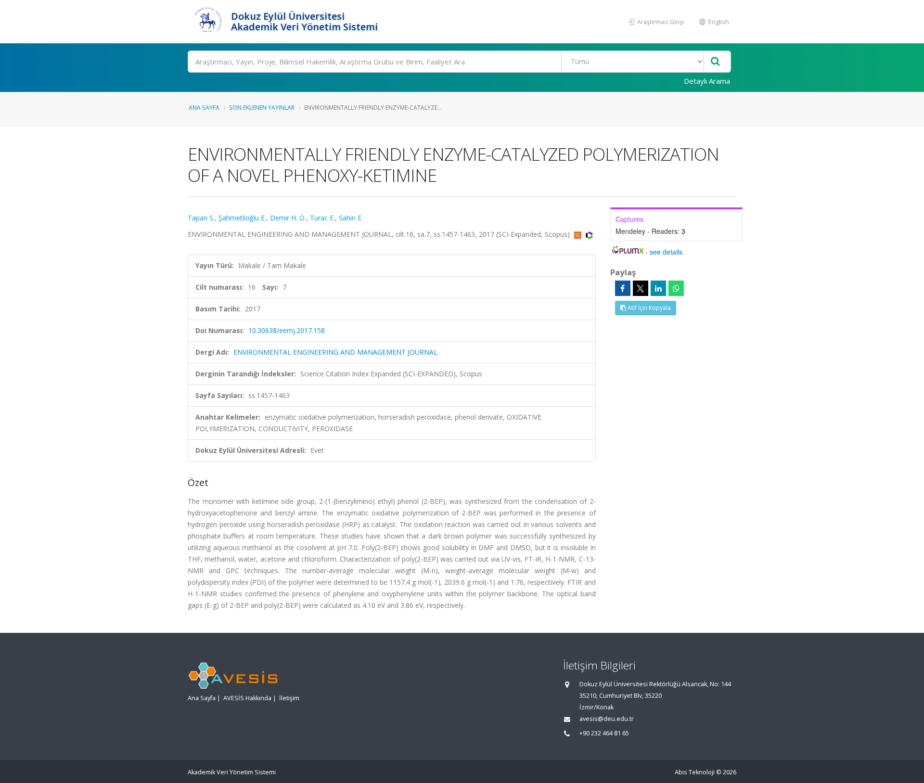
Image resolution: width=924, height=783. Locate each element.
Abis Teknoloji (695, 772)
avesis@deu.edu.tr (606, 719)
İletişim (289, 698)
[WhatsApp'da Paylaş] (676, 288)
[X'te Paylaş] (640, 288)
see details (666, 252)
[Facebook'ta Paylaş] (622, 288)
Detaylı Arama (707, 81)
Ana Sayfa (204, 107)
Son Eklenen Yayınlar (262, 107)
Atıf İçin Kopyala (648, 308)
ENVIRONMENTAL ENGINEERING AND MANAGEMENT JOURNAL (335, 352)
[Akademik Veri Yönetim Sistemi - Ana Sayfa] (208, 21)
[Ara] (715, 62)
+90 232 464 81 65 (604, 733)
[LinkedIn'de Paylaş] (658, 288)
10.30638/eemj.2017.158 (286, 330)
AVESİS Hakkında (247, 698)
